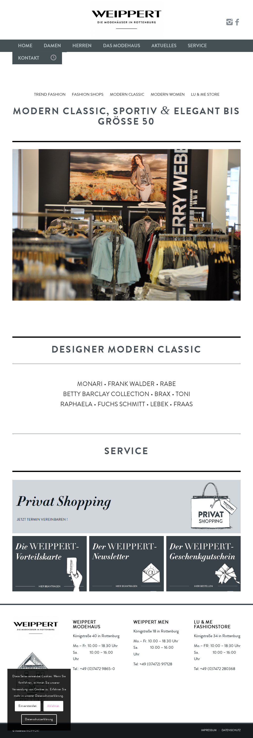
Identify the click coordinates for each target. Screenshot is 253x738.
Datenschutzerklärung (39, 719)
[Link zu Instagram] (229, 22)
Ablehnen (53, 706)
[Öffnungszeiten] (53, 58)
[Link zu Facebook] (237, 22)
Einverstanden (28, 706)
